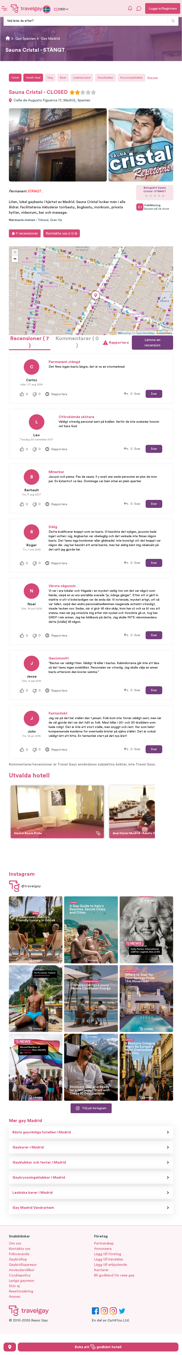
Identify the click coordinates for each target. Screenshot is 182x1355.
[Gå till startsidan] (27, 8)
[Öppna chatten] (139, 8)
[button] (95, 295)
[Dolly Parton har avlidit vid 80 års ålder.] (146, 929)
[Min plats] (10, 1347)
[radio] (72, 92)
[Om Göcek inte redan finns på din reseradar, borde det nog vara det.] (35, 929)
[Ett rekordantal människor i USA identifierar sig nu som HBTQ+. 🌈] (35, 1067)
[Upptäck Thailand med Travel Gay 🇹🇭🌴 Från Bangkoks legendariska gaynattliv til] (35, 998)
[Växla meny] (4, 8)
